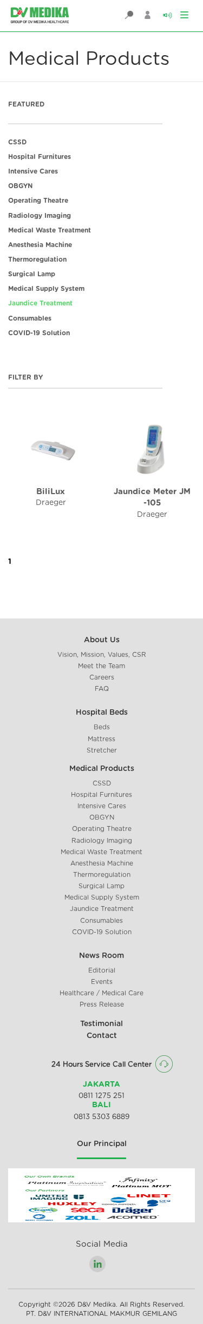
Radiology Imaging (39, 215)
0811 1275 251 (101, 1096)
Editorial (101, 970)
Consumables (29, 318)
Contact (102, 1036)
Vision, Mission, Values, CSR (101, 654)
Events (102, 982)
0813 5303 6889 (101, 1117)
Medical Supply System (46, 288)
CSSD (17, 142)
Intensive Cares (33, 171)
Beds (102, 727)
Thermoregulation (37, 259)
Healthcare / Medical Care (101, 993)
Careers (101, 677)
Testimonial (101, 1024)
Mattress (101, 739)
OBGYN (20, 186)
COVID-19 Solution (39, 333)
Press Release (102, 1004)
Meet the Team (101, 666)
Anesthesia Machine (40, 245)
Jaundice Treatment (40, 303)
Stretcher (102, 750)
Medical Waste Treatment (49, 230)
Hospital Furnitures (39, 157)
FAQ (102, 689)
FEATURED (26, 104)
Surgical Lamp (31, 274)
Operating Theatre (38, 200)
